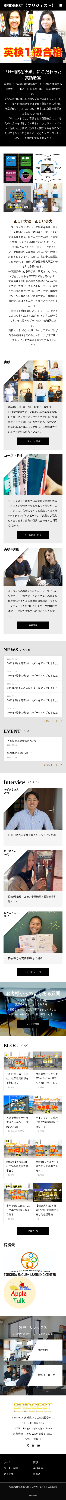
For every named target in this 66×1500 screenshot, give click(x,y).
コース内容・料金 (33, 535)
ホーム (7, 1462)
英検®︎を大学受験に (18, 1131)
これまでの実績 (33, 441)
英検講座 (38, 1468)
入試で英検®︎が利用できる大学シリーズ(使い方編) (17, 1122)
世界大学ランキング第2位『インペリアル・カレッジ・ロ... (47, 1078)
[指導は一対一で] (33, 1366)
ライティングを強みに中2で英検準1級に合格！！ (47, 1122)
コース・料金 (11, 1468)
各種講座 (33, 625)
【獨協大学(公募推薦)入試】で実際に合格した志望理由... (47, 1210)
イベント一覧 (50, 765)
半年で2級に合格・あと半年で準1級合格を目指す (18, 1210)
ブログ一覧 (33, 1231)
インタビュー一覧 (33, 972)
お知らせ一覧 (50, 721)
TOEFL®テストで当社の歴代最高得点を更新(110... (17, 1078)
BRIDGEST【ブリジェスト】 (30, 5)
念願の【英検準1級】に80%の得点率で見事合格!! (18, 1166)
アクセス (8, 1474)
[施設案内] (33, 1341)
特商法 (36, 1474)
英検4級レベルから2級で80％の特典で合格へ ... (47, 1166)
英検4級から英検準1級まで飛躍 (25, 958)
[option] (33, 31)
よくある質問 (33, 1024)
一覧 (8, 1087)
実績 (12, 1087)
